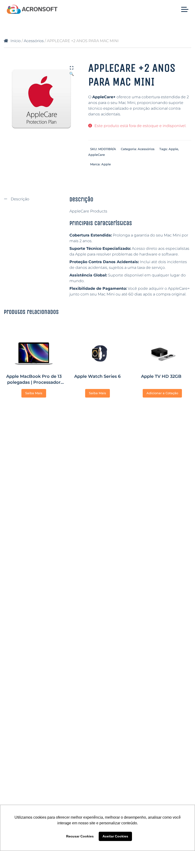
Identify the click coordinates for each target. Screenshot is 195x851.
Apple (173, 149)
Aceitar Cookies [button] (115, 836)
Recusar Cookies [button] (80, 836)
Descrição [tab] (19, 199)
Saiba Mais (33, 393)
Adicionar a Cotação (162, 393)
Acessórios (34, 41)
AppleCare (96, 155)
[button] (71, 68)
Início (15, 41)
